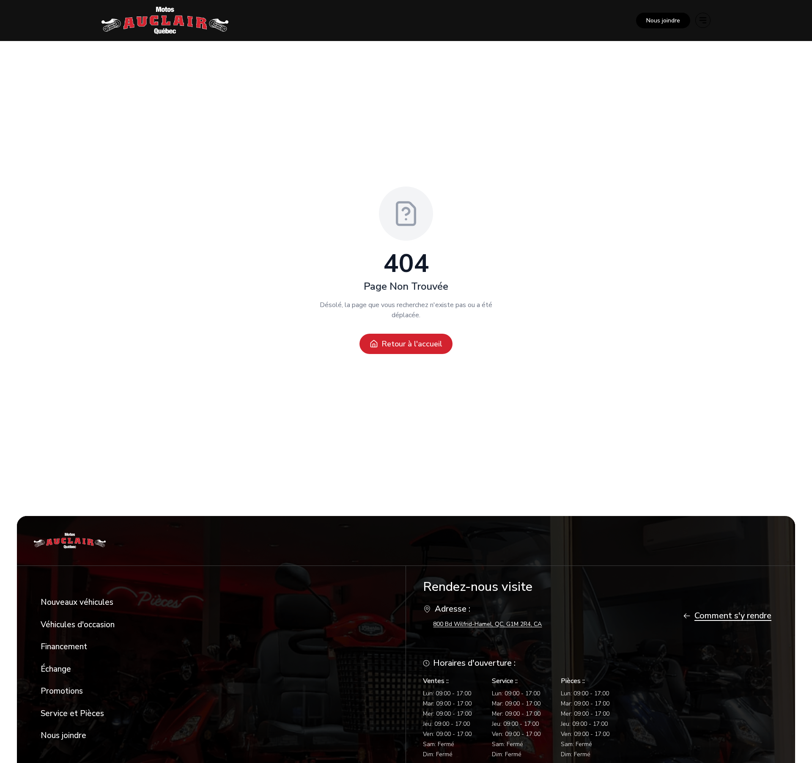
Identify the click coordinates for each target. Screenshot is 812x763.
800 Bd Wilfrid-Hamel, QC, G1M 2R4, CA (487, 624)
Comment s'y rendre (732, 615)
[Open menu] (702, 20)
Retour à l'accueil (411, 344)
